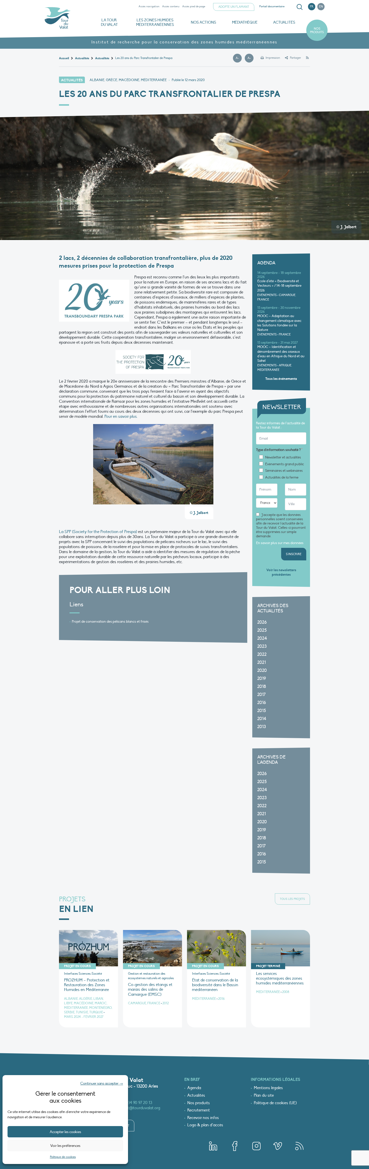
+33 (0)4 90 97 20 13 (135, 1102)
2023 (262, 646)
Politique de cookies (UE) (275, 1103)
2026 (262, 622)
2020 (262, 670)
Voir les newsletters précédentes (281, 572)
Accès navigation (149, 6)
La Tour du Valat (109, 22)
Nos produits (317, 30)
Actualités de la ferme (281, 478)
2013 (261, 726)
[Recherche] (299, 7)
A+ (251, 58)
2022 (262, 654)
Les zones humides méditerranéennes (155, 22)
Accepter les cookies (65, 1132)
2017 (261, 694)
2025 (262, 630)
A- (239, 58)
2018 (261, 686)
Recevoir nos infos (203, 1118)
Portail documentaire (271, 6)
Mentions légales (268, 1088)
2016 (261, 702)
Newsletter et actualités (283, 457)
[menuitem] (298, 7)
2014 (261, 718)
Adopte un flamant (233, 7)
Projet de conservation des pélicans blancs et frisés (110, 621)
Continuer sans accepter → (101, 1083)
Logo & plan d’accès (205, 1125)
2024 (262, 638)
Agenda (194, 1088)
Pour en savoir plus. (121, 416)
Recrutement (198, 1110)
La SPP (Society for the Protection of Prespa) (98, 531)
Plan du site (264, 1095)
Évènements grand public (284, 464)
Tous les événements (281, 379)
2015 (261, 710)
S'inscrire (293, 554)
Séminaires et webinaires (284, 471)
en (321, 6)
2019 (261, 678)
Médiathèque (245, 22)
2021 (261, 662)
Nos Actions (203, 22)
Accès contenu (170, 6)
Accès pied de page (193, 6)
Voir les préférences (65, 1145)
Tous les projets (292, 899)
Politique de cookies (63, 1157)
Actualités (284, 22)
